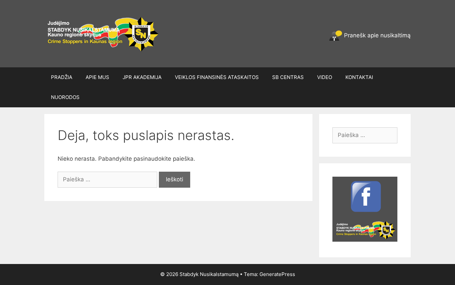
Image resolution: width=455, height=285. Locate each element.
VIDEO (324, 77)
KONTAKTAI (359, 77)
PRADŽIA (61, 77)
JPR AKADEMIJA (142, 77)
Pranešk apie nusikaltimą (376, 35)
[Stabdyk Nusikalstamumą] (105, 33)
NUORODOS (65, 97)
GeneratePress (277, 274)
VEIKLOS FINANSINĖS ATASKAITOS (217, 77)
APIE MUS (97, 77)
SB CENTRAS (288, 77)
